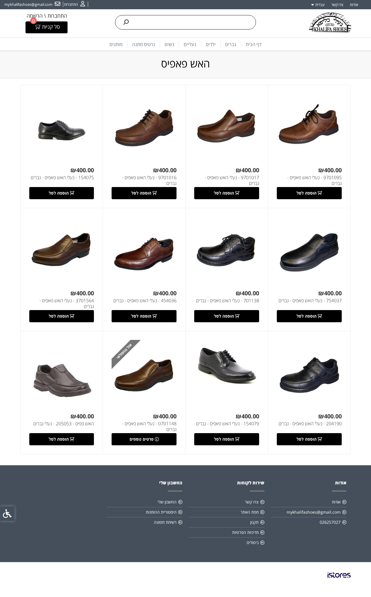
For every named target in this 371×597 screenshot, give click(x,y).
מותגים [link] (116, 44)
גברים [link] (230, 44)
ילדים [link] (211, 44)
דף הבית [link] (253, 44)
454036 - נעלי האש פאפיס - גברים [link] (145, 300)
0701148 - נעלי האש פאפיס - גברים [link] (149, 426)
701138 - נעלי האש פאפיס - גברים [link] (227, 300)
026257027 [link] (330, 522)
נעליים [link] (190, 44)
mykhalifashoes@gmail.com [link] (314, 512)
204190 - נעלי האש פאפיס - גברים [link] (310, 423)
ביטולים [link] (253, 542)
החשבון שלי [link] (167, 502)
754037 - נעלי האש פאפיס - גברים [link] (310, 300)
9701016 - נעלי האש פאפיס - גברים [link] (149, 180)
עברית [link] (320, 4)
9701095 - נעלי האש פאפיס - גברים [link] (314, 180)
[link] (74, 4)
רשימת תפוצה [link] (165, 522)
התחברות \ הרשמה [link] (47, 15)
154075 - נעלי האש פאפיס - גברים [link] (62, 177)
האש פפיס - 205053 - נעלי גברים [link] (63, 423)
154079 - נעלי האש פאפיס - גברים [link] (227, 423)
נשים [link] (169, 44)
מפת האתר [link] (250, 512)
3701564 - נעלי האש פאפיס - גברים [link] (66, 303)
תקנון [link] (254, 522)
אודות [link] (354, 4)
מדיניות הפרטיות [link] (245, 532)
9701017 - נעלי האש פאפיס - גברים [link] (232, 180)
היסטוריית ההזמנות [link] (161, 512)
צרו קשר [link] (337, 4)
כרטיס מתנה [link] (143, 44)
